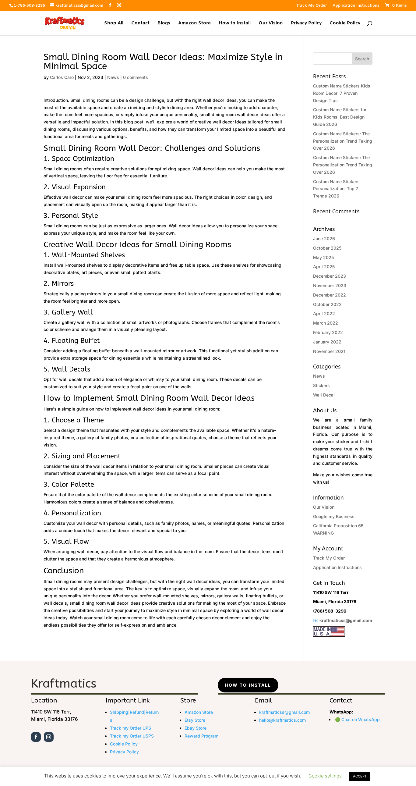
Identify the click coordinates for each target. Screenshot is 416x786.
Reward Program (201, 735)
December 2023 (329, 276)
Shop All (113, 23)
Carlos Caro (62, 77)
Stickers (321, 385)
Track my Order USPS (132, 735)
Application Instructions (356, 6)
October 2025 (327, 248)
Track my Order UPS (130, 728)
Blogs (163, 23)
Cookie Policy (345, 23)
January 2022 (327, 341)
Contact (140, 23)
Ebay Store (195, 728)
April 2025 (324, 266)
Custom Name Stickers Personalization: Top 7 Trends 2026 (336, 189)
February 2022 (328, 332)
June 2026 (324, 238)
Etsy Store (195, 720)
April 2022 (324, 313)
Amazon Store (194, 23)
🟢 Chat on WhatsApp (357, 719)
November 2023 (329, 285)
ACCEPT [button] (360, 776)
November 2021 (329, 351)
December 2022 (329, 294)
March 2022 (325, 322)
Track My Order (311, 6)
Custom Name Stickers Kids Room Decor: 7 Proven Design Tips (341, 93)
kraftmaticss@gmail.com (345, 620)
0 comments (135, 77)
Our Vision (271, 23)
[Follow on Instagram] (49, 737)
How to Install (235, 23)
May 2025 (323, 257)
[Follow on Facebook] (36, 737)
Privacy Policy (306, 23)
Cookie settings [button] (325, 776)
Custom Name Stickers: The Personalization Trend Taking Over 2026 (342, 141)
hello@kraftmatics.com (282, 720)
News (113, 77)
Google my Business (333, 516)
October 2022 (327, 304)
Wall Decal (324, 394)
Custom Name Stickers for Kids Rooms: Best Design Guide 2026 (339, 117)
